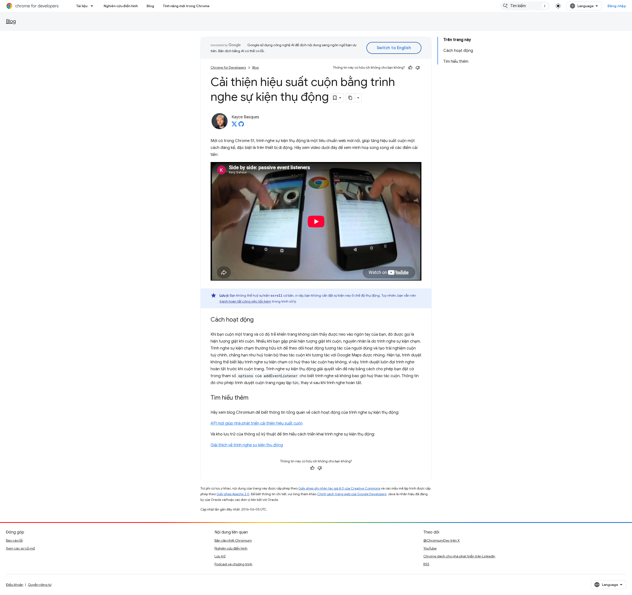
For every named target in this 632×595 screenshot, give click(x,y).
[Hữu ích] (410, 67)
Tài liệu (81, 6)
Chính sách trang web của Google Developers (351, 494)
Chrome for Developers (228, 67)
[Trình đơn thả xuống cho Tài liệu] (93, 6)
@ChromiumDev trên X (441, 540)
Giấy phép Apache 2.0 (233, 494)
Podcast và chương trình (233, 564)
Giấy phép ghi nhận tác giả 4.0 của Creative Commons (339, 488)
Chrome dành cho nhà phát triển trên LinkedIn (459, 556)
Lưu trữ (220, 556)
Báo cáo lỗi (14, 540)
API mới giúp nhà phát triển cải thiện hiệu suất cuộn (257, 423)
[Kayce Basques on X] (234, 125)
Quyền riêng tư (39, 585)
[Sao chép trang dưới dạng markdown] (350, 98)
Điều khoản (14, 585)
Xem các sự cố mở (20, 548)
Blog (150, 6)
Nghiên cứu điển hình (121, 6)
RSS (426, 564)
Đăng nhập (617, 6)
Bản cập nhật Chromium (233, 540)
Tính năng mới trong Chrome (186, 6)
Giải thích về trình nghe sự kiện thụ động (247, 445)
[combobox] (525, 5)
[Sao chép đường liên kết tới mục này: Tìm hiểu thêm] (253, 398)
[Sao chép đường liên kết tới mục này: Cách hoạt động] (258, 320)
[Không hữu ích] (417, 67)
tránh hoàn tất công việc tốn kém (245, 301)
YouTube (429, 548)
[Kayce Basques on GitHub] (241, 125)
